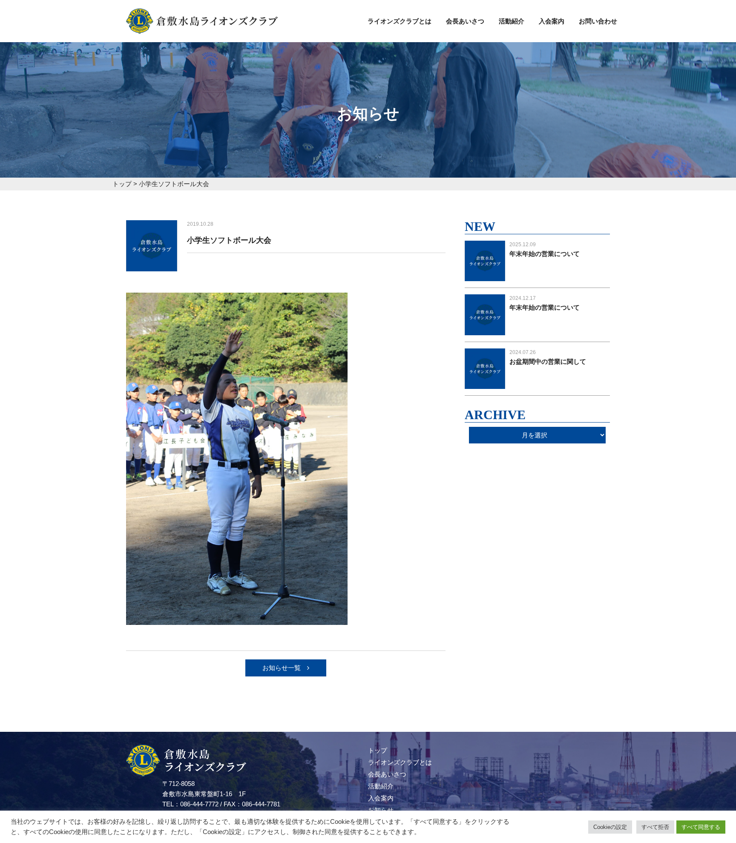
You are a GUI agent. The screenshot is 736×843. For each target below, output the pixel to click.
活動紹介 (511, 21)
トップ (377, 750)
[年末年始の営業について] (485, 275)
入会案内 (551, 21)
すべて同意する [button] (700, 827)
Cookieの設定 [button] (610, 827)
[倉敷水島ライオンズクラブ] (201, 28)
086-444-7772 (199, 804)
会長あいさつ (465, 21)
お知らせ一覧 (281, 667)
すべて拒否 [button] (655, 827)
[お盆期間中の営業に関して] (485, 383)
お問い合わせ (598, 21)
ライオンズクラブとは (399, 21)
